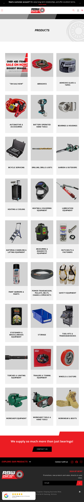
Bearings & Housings (67, 126)
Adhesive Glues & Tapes (68, 84)
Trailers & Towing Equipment (42, 377)
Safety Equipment (67, 293)
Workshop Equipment (16, 418)
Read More (42, 4)
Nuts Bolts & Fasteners (67, 251)
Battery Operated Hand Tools (42, 126)
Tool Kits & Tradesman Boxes (67, 335)
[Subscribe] (79, 483)
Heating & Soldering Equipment (42, 209)
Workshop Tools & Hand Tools (42, 418)
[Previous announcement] (4, 3)
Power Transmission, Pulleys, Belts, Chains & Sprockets (42, 293)
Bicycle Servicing (16, 167)
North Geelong (44, 494)
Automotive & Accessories (16, 126)
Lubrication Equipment (67, 209)
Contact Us (42, 449)
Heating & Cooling (16, 209)
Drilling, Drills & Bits (42, 167)
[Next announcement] (80, 3)
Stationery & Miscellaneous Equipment (16, 335)
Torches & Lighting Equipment (16, 377)
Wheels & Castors (67, 377)
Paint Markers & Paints (16, 293)
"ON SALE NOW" (16, 84)
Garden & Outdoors (67, 167)
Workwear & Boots (67, 418)
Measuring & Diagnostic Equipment (42, 251)
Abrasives (42, 84)
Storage (42, 335)
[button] (73, 10)
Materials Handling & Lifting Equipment (16, 251)
